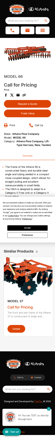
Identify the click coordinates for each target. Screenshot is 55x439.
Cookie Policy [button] (13, 216)
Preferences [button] (27, 219)
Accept (27, 228)
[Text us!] (11, 432)
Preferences (27, 235)
